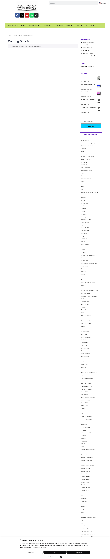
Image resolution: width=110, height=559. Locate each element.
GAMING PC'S (84, 485)
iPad (82, 411)
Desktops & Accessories (88, 157)
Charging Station (85, 348)
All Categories (12, 25)
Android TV (84, 422)
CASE (82, 509)
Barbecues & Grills (86, 219)
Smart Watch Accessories (88, 397)
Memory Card (85, 356)
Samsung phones (86, 315)
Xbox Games (84, 504)
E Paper (83, 211)
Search (91, 126)
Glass (82, 512)
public (84, 50)
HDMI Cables (84, 165)
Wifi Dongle (84, 187)
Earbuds (83, 258)
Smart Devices (85, 244)
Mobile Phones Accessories (88, 329)
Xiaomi (83, 326)
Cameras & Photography (88, 143)
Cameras (83, 148)
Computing (46, 25)
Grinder (83, 274)
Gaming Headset (85, 468)
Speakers (83, 367)
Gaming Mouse (85, 479)
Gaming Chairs (85, 452)
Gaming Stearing (85, 487)
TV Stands (83, 430)
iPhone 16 (83, 307)
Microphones (84, 359)
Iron (82, 520)
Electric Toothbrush (86, 228)
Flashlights (84, 233)
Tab (82, 414)
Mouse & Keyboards (86, 170)
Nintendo (83, 438)
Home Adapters (85, 353)
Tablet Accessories (86, 416)
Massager (84, 239)
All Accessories (85, 332)
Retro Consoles (85, 444)
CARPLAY (83, 299)
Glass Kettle (84, 515)
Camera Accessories (87, 146)
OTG (82, 375)
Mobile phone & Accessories (89, 296)
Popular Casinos (87, 48)
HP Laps (83, 200)
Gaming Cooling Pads (87, 457)
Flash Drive (84, 162)
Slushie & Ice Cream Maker (88, 534)
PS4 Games (84, 498)
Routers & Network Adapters (89, 176)
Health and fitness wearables (89, 263)
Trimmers (83, 252)
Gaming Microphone (86, 474)
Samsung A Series (86, 318)
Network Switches (86, 178)
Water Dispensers (86, 280)
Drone (82, 151)
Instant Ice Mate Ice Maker (88, 517)
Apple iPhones (85, 304)
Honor (82, 312)
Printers (83, 173)
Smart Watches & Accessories (89, 392)
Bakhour (83, 285)
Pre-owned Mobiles (86, 389)
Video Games (85, 496)
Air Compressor (85, 217)
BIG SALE (83, 507)
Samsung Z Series (86, 323)
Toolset (83, 249)
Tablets (78, 25)
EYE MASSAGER (85, 230)
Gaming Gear (85, 463)
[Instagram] (36, 15)
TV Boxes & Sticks (85, 427)
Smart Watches (85, 403)
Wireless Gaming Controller (88, 493)
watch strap (84, 405)
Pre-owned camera (86, 383)
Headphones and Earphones (89, 255)
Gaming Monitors (85, 476)
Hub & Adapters (85, 167)
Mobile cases (84, 362)
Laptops (83, 195)
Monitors (83, 208)
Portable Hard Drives (86, 531)
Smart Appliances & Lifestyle (89, 537)
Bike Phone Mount (86, 337)
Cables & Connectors (87, 340)
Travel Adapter (85, 370)
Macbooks (84, 206)
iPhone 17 (83, 310)
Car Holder (84, 345)
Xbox (82, 446)
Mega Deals (84, 526)
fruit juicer (83, 271)
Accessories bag (85, 159)
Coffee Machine (85, 222)
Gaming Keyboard (86, 471)
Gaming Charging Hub (87, 455)
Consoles (83, 435)
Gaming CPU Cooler (86, 460)
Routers (83, 181)
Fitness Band (84, 394)
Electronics (84, 214)
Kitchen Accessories (86, 269)
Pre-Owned (89, 25)
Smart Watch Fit (85, 400)
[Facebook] (17, 15)
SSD (82, 189)
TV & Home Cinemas (86, 419)
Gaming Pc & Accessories (88, 449)
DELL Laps (83, 198)
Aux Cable (84, 334)
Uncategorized (87, 53)
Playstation (84, 441)
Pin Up (84, 45)
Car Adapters (85, 342)
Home (23, 25)
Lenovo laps (84, 203)
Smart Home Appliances (88, 282)
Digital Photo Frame (86, 225)
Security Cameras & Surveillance (90, 291)
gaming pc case (85, 482)
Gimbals (83, 351)
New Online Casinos (88, 42)
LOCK (82, 523)
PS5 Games (84, 501)
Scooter (83, 241)
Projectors (84, 425)
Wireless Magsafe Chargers (89, 373)
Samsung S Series (86, 321)
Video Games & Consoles (62, 25)
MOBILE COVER (85, 528)
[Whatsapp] (31, 15)
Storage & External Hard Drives (89, 192)
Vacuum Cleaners (86, 293)
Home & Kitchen (85, 266)
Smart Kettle (84, 277)
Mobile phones (33, 25)
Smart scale (84, 247)
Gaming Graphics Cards (87, 466)
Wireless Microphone (87, 378)
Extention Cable (85, 288)
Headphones (84, 260)
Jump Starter (84, 236)
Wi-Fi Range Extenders (87, 184)
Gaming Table (85, 490)
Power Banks (84, 364)
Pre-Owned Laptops (86, 386)
